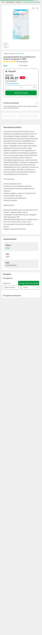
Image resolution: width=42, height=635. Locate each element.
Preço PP (12, 71)
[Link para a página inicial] (3, 2)
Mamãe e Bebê (10, 2)
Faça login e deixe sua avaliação (28, 283)
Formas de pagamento (12, 83)
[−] (8, 87)
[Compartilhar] (37, 8)
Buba (7, 248)
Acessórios (18, 2)
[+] (34, 87)
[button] (21, 24)
